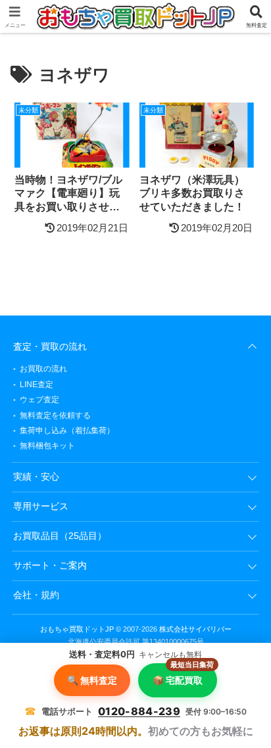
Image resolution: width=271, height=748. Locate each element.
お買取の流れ (43, 368)
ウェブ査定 (39, 399)
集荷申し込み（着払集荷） (67, 430)
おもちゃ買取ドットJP (77, 629)
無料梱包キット (47, 445)
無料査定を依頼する (55, 415)
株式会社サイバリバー (195, 629)
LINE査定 (36, 384)
